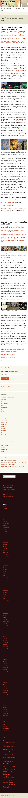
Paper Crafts (3, 434)
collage (8, 751)
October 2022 (5, 540)
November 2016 (6, 673)
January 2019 (5, 623)
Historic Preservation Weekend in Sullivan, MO (12, 208)
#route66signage (4, 35)
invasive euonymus (18, 231)
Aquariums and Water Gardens (7, 397)
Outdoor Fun (9, 32)
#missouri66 (21, 32)
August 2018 (5, 630)
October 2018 (5, 627)
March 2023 (5, 533)
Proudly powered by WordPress (7, 795)
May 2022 (4, 546)
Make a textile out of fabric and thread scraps (17, 462)
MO (21, 234)
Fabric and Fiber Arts (5, 413)
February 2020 (5, 600)
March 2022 (5, 550)
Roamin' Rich (3, 237)
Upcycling (3, 451)
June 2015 (5, 707)
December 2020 (6, 581)
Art (2, 401)
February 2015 (5, 713)
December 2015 (6, 694)
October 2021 (5, 561)
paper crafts (8, 766)
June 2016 (5, 682)
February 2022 (5, 552)
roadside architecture (14, 236)
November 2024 (6, 513)
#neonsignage (12, 34)
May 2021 (4, 571)
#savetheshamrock (13, 35)
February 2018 (5, 642)
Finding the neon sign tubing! (8, 357)
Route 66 (14, 32)
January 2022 (5, 554)
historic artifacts (11, 228)
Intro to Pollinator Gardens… (8, 487)
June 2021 (5, 569)
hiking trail (15, 37)
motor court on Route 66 (18, 39)
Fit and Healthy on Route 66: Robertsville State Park (11, 28)
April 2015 (5, 709)
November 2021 (6, 558)
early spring (10, 37)
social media (8, 779)
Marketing (3, 428)
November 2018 (6, 625)
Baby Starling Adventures (12, 460)
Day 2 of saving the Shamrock (8, 354)
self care (12, 777)
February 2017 (5, 667)
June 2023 (5, 531)
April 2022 (5, 548)
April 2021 (5, 573)
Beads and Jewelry (5, 403)
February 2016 (5, 690)
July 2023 (4, 529)
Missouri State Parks (9, 39)
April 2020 (5, 596)
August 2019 (5, 613)
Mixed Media (3, 430)
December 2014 (6, 715)
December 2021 (6, 556)
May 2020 (4, 594)
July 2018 (4, 632)
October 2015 (5, 699)
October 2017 (5, 650)
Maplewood (5, 755)
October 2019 (5, 609)
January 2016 (5, 692)
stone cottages (12, 240)
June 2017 (5, 659)
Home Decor (3, 426)
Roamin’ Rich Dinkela (11, 349)
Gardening (7, 227)
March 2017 (5, 665)
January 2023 (5, 535)
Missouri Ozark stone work (14, 234)
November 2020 (6, 584)
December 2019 (6, 604)
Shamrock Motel (19, 42)
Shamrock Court (4, 42)
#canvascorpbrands (6, 739)
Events (23, 31)
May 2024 (4, 519)
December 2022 (6, 538)
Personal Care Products (6, 436)
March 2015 (5, 711)
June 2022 (5, 544)
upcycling (6, 785)
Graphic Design (4, 420)
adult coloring (8, 746)
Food (2, 416)
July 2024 (4, 515)
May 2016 (4, 684)
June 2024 (5, 517)
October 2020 (5, 586)
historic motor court (5, 38)
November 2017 (6, 648)
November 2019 (6, 607)
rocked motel (9, 237)
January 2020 (5, 602)
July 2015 (4, 705)
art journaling (13, 746)
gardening (10, 752)
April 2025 (5, 508)
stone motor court (20, 240)
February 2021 (5, 577)
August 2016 (5, 680)
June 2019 (5, 617)
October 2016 (5, 676)
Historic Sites (4, 32)
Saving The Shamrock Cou (7, 202)
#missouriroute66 (4, 34)
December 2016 (6, 671)
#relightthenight (18, 34)
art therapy (5, 747)
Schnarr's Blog (8, 771)
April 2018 (5, 638)
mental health (5, 759)
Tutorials (3, 447)
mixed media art (10, 761)
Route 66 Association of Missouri (17, 41)
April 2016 (5, 686)
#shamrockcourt (20, 35)
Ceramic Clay (4, 407)
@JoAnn (4, 746)
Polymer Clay (4, 439)
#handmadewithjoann (8, 741)
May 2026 (4, 506)
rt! (13, 202)
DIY (11, 751)
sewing (4, 779)
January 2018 (5, 644)
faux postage (7, 752)
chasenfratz (3, 462)
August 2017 (5, 655)
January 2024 (5, 525)
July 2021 (4, 567)
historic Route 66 (10, 231)
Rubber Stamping (4, 445)
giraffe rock (4, 228)
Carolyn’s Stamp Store (7, 386)
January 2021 (5, 579)
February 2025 (5, 510)
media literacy (12, 757)
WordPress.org (6, 730)
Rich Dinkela (6, 236)
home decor (8, 754)
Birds (2, 405)
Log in (4, 724)
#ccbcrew (12, 739)
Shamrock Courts (11, 42)
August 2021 (5, 565)
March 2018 (5, 640)
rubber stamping (9, 769)
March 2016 (5, 688)
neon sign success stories (17, 70)
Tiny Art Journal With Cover (8, 485)
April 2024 (5, 521)
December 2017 (6, 646)
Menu (2, 13)
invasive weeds (14, 233)
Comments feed (6, 728)
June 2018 (5, 634)
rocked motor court (17, 237)
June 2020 (5, 592)
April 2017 (5, 663)
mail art (13, 754)
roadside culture (22, 236)
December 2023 (6, 527)
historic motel (20, 37)
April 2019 (5, 619)
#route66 (24, 34)
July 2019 (4, 615)
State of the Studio (11, 464)
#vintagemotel (4, 37)
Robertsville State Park (6, 41)
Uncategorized (4, 449)
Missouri (19, 38)
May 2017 (4, 661)
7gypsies (6, 745)
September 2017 (6, 653)
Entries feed (5, 726)
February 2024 (5, 523)
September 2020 (6, 588)
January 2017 (5, 669)
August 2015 (5, 703)
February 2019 (5, 621)
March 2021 (5, 575)
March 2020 (5, 598)
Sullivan (8, 44)
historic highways (18, 228)
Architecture (13, 31)
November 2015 (6, 696)
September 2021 (6, 563)
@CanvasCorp (11, 744)
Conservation (19, 31)
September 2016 (6, 678)
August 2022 (5, 542)
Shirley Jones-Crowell (5, 466)
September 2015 (6, 701)
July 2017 (4, 657)
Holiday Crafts (4, 424)
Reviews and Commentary (6, 441)
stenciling (10, 782)
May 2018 (4, 636)
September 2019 (6, 611)
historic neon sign (13, 38)
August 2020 (5, 590)
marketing (8, 755)
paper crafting (8, 763)
